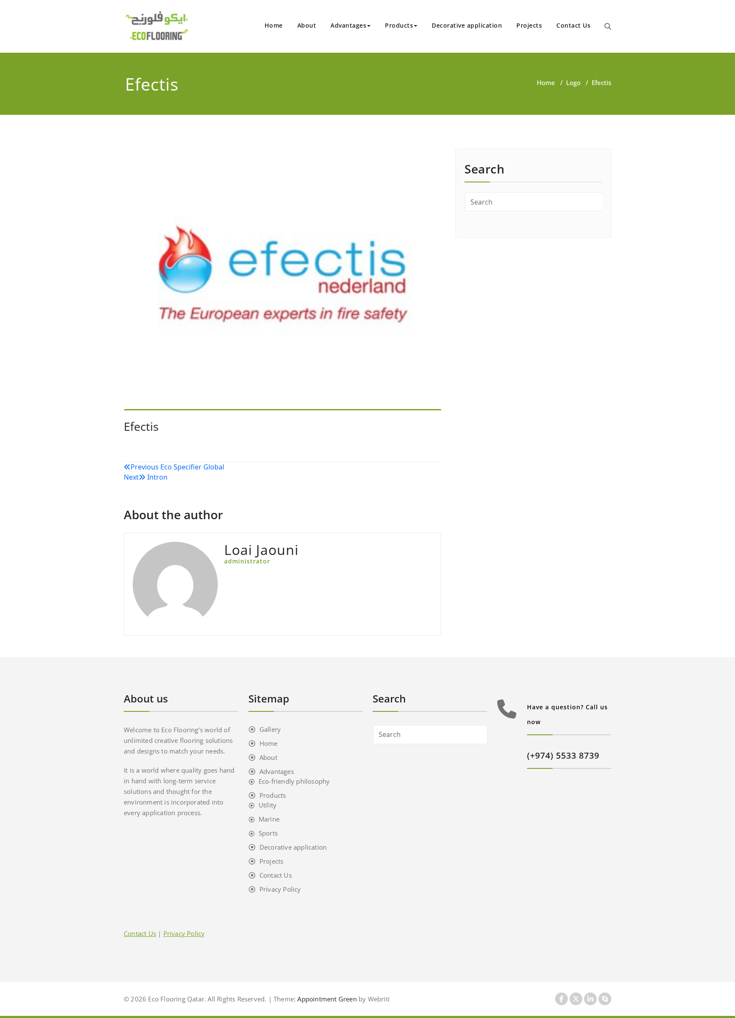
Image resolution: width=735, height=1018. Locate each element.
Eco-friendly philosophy (294, 781)
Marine (269, 819)
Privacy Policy (280, 889)
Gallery (270, 729)
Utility (267, 805)
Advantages (348, 25)
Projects (529, 25)
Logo (573, 82)
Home (274, 25)
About (306, 25)
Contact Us (573, 25)
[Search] (607, 26)
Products (399, 25)
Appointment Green (326, 999)
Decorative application (467, 25)
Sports (268, 833)
